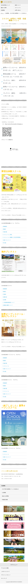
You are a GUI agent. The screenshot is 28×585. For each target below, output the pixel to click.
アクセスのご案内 (5, 568)
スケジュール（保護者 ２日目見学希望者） (12, 237)
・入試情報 (3, 492)
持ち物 (4, 242)
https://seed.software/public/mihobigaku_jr (14, 124)
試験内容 (5, 297)
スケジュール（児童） (8, 234)
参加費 (4, 299)
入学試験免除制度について (8, 302)
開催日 (4, 229)
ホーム (2, 13)
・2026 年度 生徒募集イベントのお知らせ (10, 489)
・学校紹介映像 (4, 499)
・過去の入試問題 (5, 496)
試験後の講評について (8, 305)
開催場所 (5, 226)
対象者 (4, 294)
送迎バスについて (7, 240)
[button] (14, 226)
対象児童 (5, 231)
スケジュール (6, 366)
